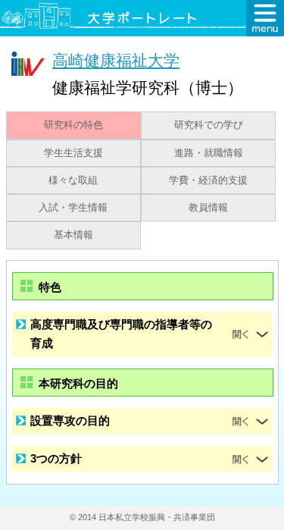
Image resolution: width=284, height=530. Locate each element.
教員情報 (208, 207)
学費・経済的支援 (208, 180)
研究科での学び (208, 125)
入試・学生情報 (73, 207)
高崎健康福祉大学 (115, 60)
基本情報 (73, 235)
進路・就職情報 (208, 153)
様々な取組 (73, 180)
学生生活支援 (73, 153)
